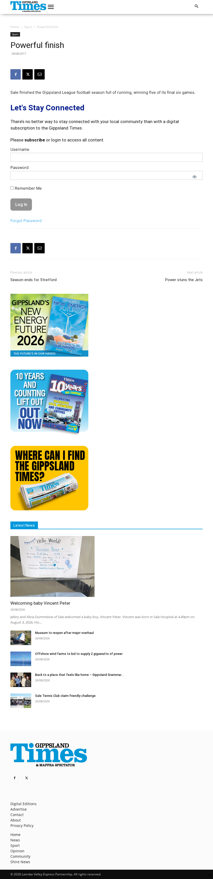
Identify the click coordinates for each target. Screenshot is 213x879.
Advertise (18, 809)
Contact (17, 814)
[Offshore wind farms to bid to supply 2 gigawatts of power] (20, 659)
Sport (28, 27)
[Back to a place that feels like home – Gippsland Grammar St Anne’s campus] (20, 680)
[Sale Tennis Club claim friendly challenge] (20, 701)
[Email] (39, 74)
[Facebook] (15, 74)
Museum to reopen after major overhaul (64, 633)
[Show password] (195, 176)
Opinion (17, 850)
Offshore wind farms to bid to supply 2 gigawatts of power (79, 654)
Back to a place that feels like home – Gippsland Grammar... (79, 675)
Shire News (20, 861)
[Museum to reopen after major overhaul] (20, 638)
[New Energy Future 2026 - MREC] (49, 357)
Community (20, 856)
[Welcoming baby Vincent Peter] (106, 566)
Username (19, 149)
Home (14, 27)
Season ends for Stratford (33, 279)
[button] (51, 7)
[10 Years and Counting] (49, 433)
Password (19, 167)
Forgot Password (26, 220)
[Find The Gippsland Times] (49, 508)
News (15, 840)
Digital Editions (23, 803)
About (15, 820)
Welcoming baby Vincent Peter (40, 603)
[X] (27, 74)
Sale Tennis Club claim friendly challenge (65, 696)
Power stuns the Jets (184, 279)
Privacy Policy (22, 825)
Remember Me (28, 188)
